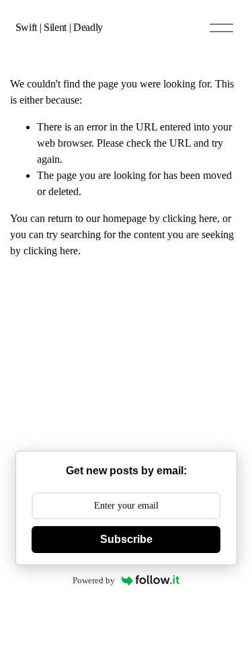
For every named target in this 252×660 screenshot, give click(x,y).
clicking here (190, 218)
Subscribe (126, 539)
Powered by (94, 580)
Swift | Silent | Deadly (59, 27)
